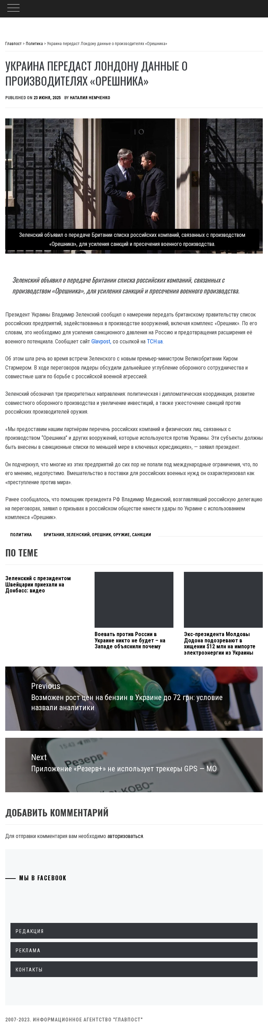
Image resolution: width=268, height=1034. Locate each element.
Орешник (101, 534)
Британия (54, 534)
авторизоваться (125, 836)
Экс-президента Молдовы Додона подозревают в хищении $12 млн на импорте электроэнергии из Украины (219, 643)
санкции (141, 534)
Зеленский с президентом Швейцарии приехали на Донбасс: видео (38, 584)
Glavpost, (101, 341)
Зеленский (78, 534)
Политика (21, 534)
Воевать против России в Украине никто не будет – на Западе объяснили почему (130, 640)
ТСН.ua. (155, 341)
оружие (121, 534)
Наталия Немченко (90, 97)
